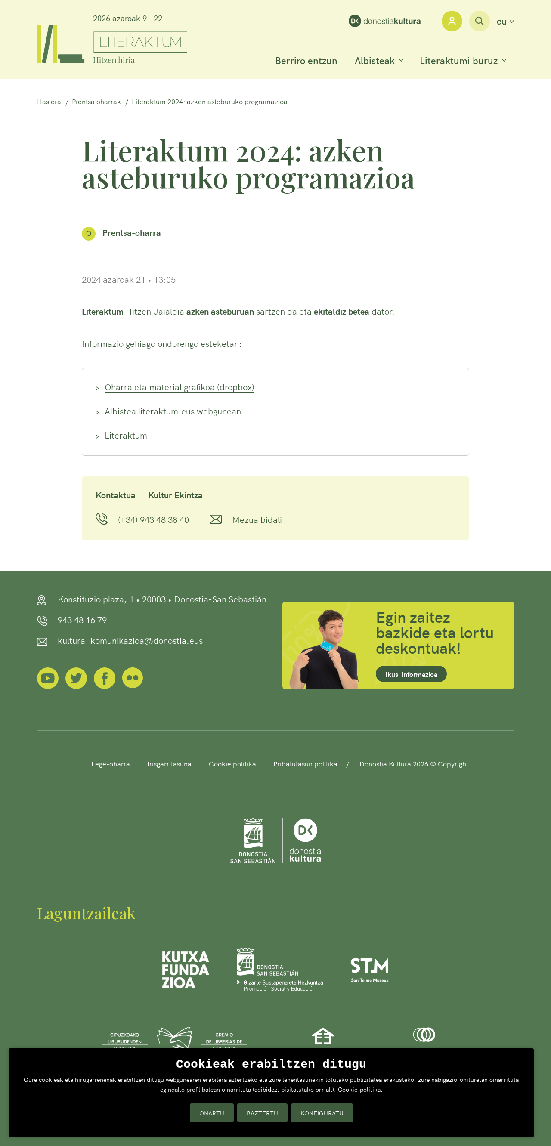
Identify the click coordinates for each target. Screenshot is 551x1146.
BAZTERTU (262, 1113)
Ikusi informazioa (411, 674)
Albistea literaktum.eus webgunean (173, 411)
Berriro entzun (306, 60)
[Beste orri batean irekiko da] (390, 20)
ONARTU (211, 1113)
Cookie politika (232, 763)
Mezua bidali (257, 519)
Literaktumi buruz (459, 60)
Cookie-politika (359, 1089)
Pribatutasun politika (305, 763)
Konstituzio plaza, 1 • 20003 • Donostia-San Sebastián (162, 599)
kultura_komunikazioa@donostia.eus (130, 640)
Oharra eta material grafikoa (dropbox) (179, 386)
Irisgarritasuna (169, 763)
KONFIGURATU (322, 1113)
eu (505, 21)
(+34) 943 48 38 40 (153, 519)
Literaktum (126, 435)
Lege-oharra (110, 763)
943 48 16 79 (82, 619)
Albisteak (375, 60)
